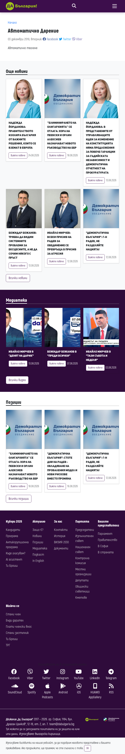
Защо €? (38, 530)
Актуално (39, 521)
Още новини (17, 71)
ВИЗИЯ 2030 (61, 542)
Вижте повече (18, 155)
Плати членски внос (19, 627)
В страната (106, 552)
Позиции (13, 402)
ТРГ (8, 645)
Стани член (13, 614)
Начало (12, 23)
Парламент (105, 534)
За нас (58, 521)
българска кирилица (47, 734)
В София (103, 546)
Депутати (82, 580)
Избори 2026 (14, 521)
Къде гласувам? (15, 553)
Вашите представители (108, 523)
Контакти (61, 530)
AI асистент (14, 559)
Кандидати (13, 530)
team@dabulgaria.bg (61, 724)
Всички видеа (17, 380)
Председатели (84, 530)
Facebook (52, 39)
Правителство (107, 540)
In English (38, 561)
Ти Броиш (12, 566)
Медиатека (16, 300)
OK (87, 748)
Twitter (66, 39)
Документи (61, 548)
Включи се (12, 606)
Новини (37, 536)
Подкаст (38, 555)
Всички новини (18, 278)
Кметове (81, 598)
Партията (82, 521)
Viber (78, 39)
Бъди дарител (15, 620)
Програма (12, 536)
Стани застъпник (17, 633)
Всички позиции (19, 499)
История (59, 536)
